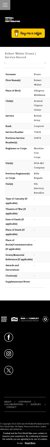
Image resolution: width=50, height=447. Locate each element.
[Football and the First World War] (25, 19)
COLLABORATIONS (13, 404)
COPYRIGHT (25, 402)
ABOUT (7, 402)
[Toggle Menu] (5, 5)
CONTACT (11, 407)
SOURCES (35, 404)
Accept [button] (20, 443)
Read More (30, 443)
